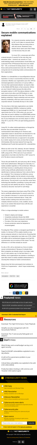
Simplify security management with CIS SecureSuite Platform (14, 329)
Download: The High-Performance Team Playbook (18, 324)
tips (18, 276)
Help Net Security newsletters (13, 2)
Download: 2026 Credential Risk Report (14, 314)
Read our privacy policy (12, 437)
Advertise (27, 437)
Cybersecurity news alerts (14, 402)
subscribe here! (24, 5)
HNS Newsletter (10, 392)
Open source (9, 416)
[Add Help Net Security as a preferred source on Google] (34, 28)
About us (22, 437)
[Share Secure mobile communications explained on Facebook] (21, 28)
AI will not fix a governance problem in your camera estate (16, 308)
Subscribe (31, 423)
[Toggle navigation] (34, 9)
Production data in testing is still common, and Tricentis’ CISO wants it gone (17, 370)
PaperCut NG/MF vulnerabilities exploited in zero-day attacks (17, 305)
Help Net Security (25, 434)
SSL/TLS (12, 276)
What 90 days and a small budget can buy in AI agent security (17, 302)
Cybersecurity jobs (11, 409)
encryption (5, 276)
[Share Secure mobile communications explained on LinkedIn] (28, 28)
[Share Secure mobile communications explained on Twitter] (24, 28)
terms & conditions (26, 427)
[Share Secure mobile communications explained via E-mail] (31, 28)
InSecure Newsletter (12, 397)
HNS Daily (8, 386)
